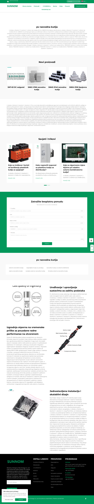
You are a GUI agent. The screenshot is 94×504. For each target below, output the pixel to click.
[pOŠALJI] (79, 1)
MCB (52, 470)
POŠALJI (47, 243)
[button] (45, 185)
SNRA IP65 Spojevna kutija (78, 88)
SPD (52, 465)
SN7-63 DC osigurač (16, 87)
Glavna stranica (27, 6)
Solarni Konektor (55, 476)
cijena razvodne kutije (16, 271)
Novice (55, 6)
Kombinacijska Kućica (57, 484)
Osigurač (53, 467)
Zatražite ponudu (80, 6)
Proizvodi (36, 6)
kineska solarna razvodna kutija (58, 271)
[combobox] (13, 229)
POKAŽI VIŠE (11, 178)
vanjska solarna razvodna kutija (35, 271)
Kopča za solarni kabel (57, 479)
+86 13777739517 (69, 479)
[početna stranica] (12, 6)
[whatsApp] (92, 246)
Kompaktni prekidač (56, 473)
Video (61, 6)
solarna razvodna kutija (16, 268)
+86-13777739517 (69, 470)
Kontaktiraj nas (46, 9)
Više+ (52, 487)
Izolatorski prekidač (56, 481)
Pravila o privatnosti (58, 498)
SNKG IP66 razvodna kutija (36, 88)
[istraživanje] (92, 249)
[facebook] (86, 498)
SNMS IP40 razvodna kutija (57, 88)
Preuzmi (67, 6)
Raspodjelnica (54, 462)
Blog (34, 473)
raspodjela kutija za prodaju (35, 268)
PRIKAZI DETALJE (16, 75)
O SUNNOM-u (47, 6)
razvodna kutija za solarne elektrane (58, 268)
